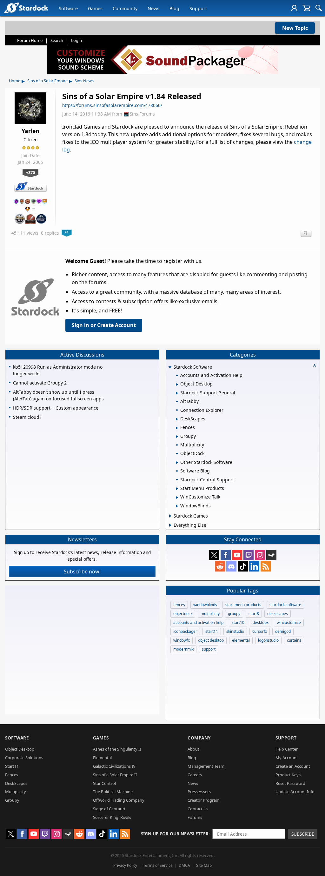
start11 (211, 631)
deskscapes (277, 613)
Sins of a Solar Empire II (115, 775)
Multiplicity (15, 791)
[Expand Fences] (177, 428)
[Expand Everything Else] (170, 525)
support (209, 649)
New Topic (295, 27)
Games (95, 8)
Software (68, 8)
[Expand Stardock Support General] (177, 393)
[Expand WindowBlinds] (177, 506)
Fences (11, 775)
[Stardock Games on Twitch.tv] (248, 555)
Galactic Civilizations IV (114, 766)
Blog (174, 8)
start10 (238, 622)
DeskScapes (16, 783)
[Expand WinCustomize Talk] (177, 497)
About (193, 749)
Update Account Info (295, 791)
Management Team (206, 766)
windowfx (181, 640)
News (153, 8)
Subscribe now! (82, 571)
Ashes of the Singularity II (117, 749)
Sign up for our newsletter (175, 834)
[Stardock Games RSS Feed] (265, 566)
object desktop (211, 640)
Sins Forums (142, 114)
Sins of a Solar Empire (47, 81)
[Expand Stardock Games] (170, 516)
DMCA (184, 865)
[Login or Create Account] (294, 8)
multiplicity (210, 613)
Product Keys (288, 775)
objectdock (182, 613)
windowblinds (205, 604)
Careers (195, 775)
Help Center (286, 749)
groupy (234, 613)
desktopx (261, 622)
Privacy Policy (125, 865)
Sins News (84, 81)
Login (76, 40)
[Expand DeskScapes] (177, 419)
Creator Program (204, 800)
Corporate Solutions (24, 757)
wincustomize (289, 622)
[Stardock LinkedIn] (254, 566)
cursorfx (259, 631)
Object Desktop (19, 749)
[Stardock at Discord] (231, 566)
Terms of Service (158, 865)
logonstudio (268, 640)
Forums (195, 817)
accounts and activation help (198, 622)
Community (125, 8)
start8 (254, 613)
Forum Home (30, 40)
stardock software (285, 604)
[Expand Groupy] (177, 436)
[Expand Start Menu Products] (177, 488)
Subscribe (302, 834)
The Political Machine (113, 791)
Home (14, 81)
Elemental (102, 757)
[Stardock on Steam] (271, 555)
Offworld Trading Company (118, 800)
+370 (30, 172)
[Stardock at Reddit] (220, 566)
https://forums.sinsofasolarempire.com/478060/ (112, 105)
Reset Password (290, 783)
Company (199, 738)
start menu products (243, 604)
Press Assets (199, 791)
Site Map (204, 865)
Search (56, 40)
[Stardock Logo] (26, 8)
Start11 (12, 766)
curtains (294, 640)
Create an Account (292, 766)
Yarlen (30, 131)
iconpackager (185, 631)
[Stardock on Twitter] (214, 555)
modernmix (183, 649)
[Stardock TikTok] (243, 566)
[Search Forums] (318, 8)
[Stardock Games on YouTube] (237, 555)
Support (198, 8)
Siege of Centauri (109, 809)
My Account (286, 757)
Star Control (104, 783)
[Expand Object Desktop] (177, 384)
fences (179, 604)
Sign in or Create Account (104, 325)
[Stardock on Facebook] (225, 555)
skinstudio (235, 631)
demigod (283, 631)
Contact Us (198, 809)
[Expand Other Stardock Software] (177, 462)
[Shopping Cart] (306, 8)
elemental (241, 640)
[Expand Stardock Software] (169, 367)
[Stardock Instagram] (260, 555)
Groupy (12, 800)
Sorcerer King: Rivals (112, 817)
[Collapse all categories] (314, 365)
